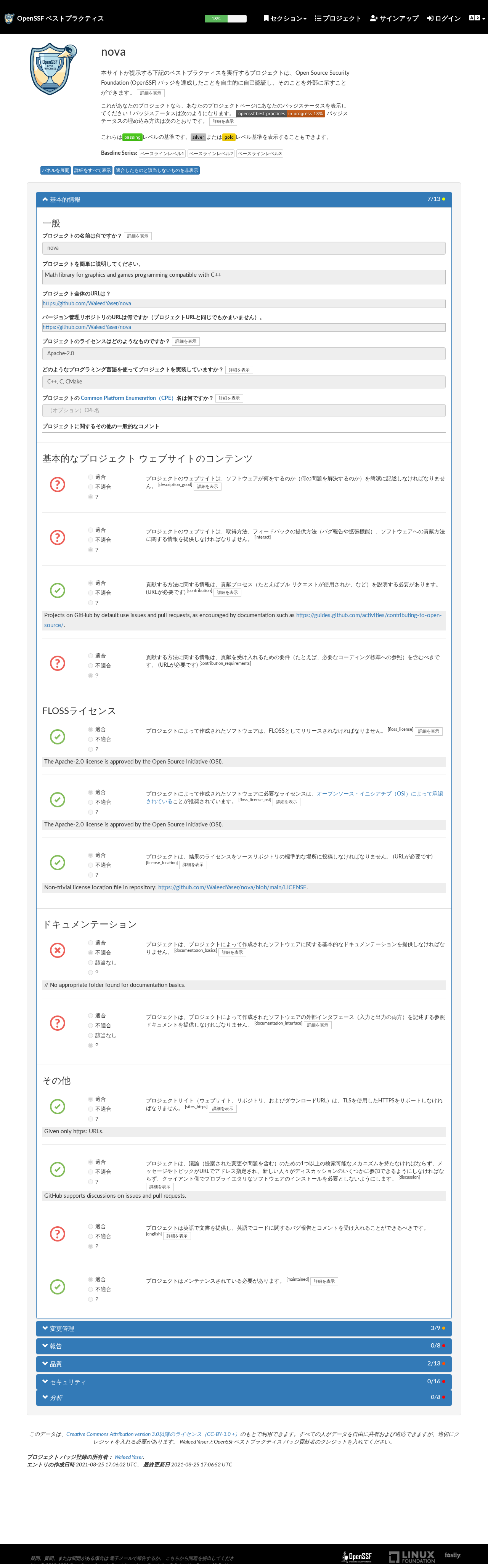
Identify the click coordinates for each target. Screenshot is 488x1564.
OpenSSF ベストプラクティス (60, 18)
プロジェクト (341, 18)
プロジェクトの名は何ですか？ (128, 398)
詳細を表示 (150, 93)
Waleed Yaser (128, 1457)
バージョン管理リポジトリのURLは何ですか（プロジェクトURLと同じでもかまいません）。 (153, 317)
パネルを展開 (55, 170)
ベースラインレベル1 (162, 153)
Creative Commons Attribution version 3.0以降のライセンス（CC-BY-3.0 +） (153, 1434)
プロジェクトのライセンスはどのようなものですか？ (106, 341)
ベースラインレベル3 (260, 153)
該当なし (100, 962)
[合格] (132, 137)
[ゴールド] (229, 137)
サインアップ (398, 18)
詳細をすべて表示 (92, 170)
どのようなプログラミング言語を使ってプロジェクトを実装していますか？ (133, 369)
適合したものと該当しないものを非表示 (157, 170)
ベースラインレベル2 (211, 153)
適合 (100, 477)
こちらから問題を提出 (188, 1558)
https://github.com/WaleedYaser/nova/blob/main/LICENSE (232, 887)
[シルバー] (198, 137)
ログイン (447, 18)
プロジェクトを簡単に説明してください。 (93, 264)
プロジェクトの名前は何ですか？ (82, 236)
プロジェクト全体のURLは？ (76, 294)
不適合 (100, 487)
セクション (286, 18)
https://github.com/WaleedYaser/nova (87, 303)
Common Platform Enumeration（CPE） (128, 398)
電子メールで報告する (132, 1558)
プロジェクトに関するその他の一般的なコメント (101, 426)
